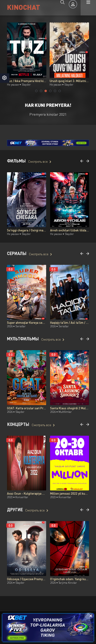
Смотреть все (38, 161)
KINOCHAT (23, 7)
